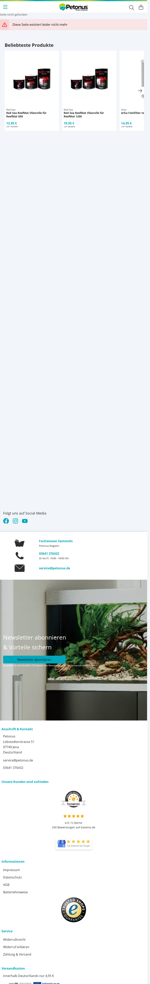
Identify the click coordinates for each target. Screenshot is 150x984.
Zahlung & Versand (17, 954)
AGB (6, 885)
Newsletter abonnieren (34, 659)
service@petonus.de (54, 568)
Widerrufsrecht (14, 939)
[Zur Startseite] (73, 7)
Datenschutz (12, 877)
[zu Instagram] (15, 521)
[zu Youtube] (24, 521)
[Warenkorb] (141, 7)
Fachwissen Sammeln (56, 541)
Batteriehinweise (15, 892)
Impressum (11, 870)
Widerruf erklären (16, 947)
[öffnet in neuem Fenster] (73, 843)
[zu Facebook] (7, 521)
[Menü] (6, 7)
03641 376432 (49, 553)
